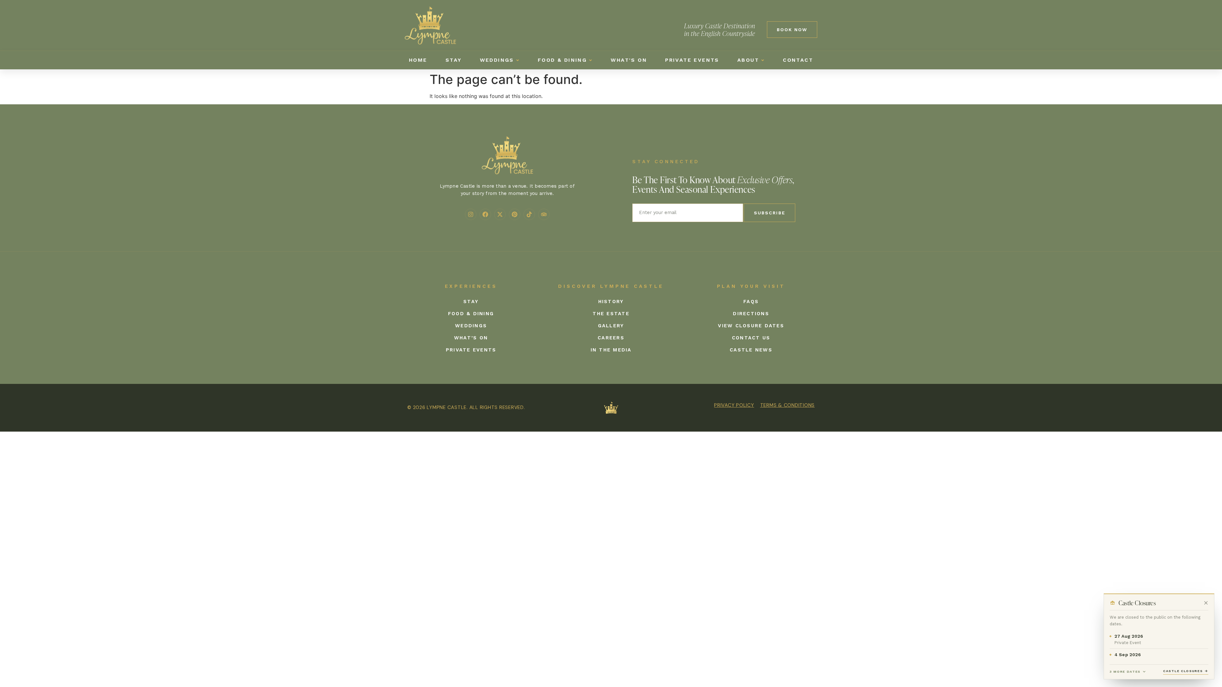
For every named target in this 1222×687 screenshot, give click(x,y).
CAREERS (611, 338)
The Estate (611, 313)
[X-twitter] (500, 214)
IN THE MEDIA (611, 350)
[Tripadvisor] (544, 214)
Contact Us (751, 338)
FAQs (751, 301)
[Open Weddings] (518, 60)
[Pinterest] (514, 214)
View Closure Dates (751, 326)
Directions (751, 313)
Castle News (751, 350)
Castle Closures (1185, 671)
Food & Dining (471, 313)
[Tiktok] (529, 214)
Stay (471, 301)
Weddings (471, 326)
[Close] (1206, 603)
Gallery (611, 326)
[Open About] (763, 60)
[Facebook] (485, 214)
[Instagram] (470, 214)
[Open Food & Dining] (590, 60)
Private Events (471, 350)
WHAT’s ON (471, 338)
